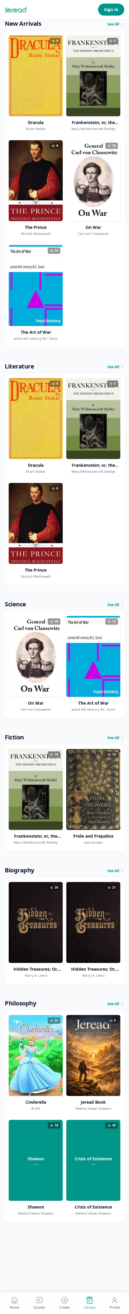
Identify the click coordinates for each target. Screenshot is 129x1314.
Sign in (111, 9)
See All (113, 24)
